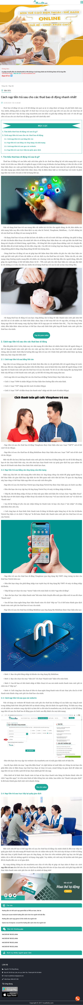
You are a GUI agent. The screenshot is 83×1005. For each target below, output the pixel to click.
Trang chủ (4, 86)
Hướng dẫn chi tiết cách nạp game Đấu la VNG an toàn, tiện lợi (21, 910)
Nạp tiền (11, 86)
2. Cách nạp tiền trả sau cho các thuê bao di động (22, 135)
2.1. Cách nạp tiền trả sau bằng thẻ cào (18, 139)
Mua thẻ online (41, 787)
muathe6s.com (48, 1003)
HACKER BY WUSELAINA (10, 934)
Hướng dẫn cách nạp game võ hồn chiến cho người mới (19, 918)
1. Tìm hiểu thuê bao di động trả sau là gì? (20, 131)
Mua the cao (17, 73)
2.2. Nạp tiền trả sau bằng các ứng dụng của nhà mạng (24, 143)
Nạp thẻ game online (42, 335)
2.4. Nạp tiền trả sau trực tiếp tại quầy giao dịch (22, 150)
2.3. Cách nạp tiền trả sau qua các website (20, 146)
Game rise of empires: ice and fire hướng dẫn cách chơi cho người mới (24, 923)
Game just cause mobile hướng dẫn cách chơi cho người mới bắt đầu (23, 914)
